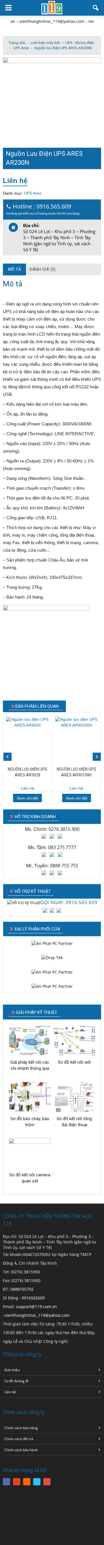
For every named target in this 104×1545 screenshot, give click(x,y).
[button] (96, 8)
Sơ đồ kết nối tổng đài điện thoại (74, 1121)
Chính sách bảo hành (21, 1449)
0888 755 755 (64, 865)
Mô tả (14, 269)
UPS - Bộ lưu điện (80, 43)
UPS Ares (21, 48)
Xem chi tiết (27, 798)
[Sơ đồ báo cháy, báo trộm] (30, 1097)
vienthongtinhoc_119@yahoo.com (37, 1315)
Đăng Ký (48, 1482)
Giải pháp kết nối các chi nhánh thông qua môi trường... (29, 1066)
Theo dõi (17, 1482)
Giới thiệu (12, 1369)
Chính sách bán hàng (21, 1427)
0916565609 (33, 1298)
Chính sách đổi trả (18, 1438)
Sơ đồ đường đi (16, 1380)
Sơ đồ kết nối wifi (74, 1062)
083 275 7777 (62, 847)
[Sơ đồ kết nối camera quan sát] (30, 1153)
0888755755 (22, 1289)
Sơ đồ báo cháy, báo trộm (29, 1121)
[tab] (14, 269)
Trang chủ (17, 43)
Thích (8, 1480)
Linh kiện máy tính (45, 43)
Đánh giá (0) (42, 269)
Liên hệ (15, 180)
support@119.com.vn (36, 1306)
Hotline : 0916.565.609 (42, 208)
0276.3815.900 (64, 829)
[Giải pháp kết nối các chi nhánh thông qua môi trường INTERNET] (30, 1040)
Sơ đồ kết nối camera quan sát (29, 1178)
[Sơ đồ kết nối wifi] (74, 1040)
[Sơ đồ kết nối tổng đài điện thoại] (74, 1097)
